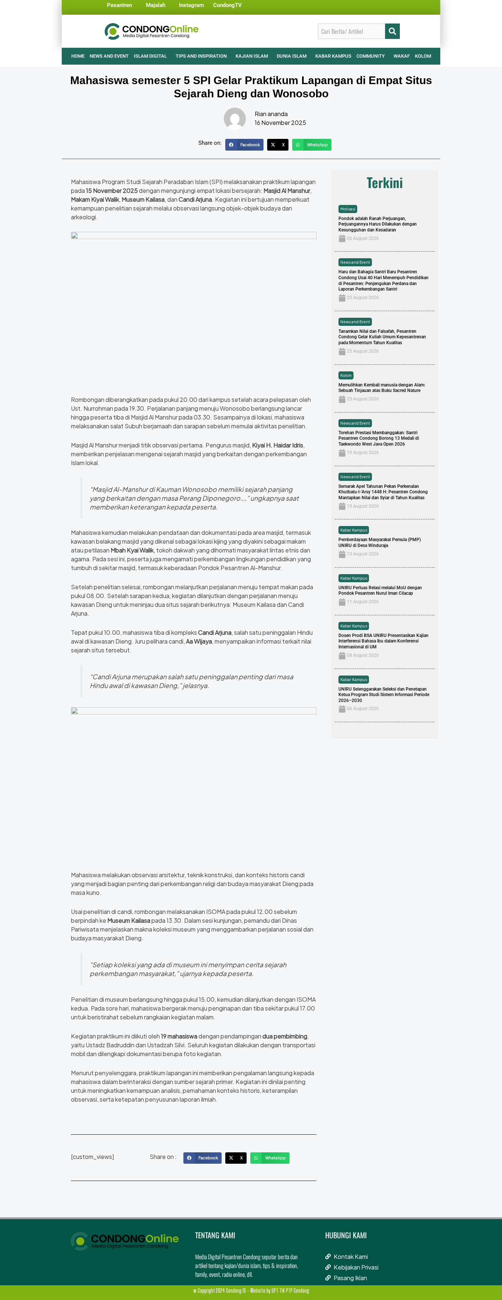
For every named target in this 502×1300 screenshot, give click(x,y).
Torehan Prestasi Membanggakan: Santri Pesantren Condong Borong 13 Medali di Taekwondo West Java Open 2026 (378, 438)
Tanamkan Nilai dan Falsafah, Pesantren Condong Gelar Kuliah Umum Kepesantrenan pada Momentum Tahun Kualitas (382, 337)
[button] (244, 145)
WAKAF (402, 56)
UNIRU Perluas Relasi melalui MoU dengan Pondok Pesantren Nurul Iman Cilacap (380, 590)
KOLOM (423, 56)
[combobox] (351, 31)
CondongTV (227, 5)
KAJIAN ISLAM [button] (252, 56)
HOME (78, 56)
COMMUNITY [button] (370, 56)
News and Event (355, 262)
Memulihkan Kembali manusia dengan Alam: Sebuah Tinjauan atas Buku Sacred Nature (381, 387)
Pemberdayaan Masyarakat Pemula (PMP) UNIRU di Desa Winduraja (379, 542)
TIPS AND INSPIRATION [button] (201, 56)
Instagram (191, 5)
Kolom (346, 375)
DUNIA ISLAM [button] (291, 56)
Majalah (155, 5)
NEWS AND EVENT (109, 56)
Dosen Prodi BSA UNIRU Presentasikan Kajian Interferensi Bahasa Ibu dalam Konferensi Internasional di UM (383, 641)
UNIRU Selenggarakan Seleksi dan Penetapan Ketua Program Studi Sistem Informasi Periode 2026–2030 (383, 695)
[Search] (392, 31)
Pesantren (119, 5)
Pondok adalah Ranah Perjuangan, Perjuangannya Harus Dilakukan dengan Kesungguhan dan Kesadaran (377, 224)
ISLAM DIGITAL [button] (150, 56)
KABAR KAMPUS (333, 56)
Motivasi (347, 209)
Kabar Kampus (353, 530)
